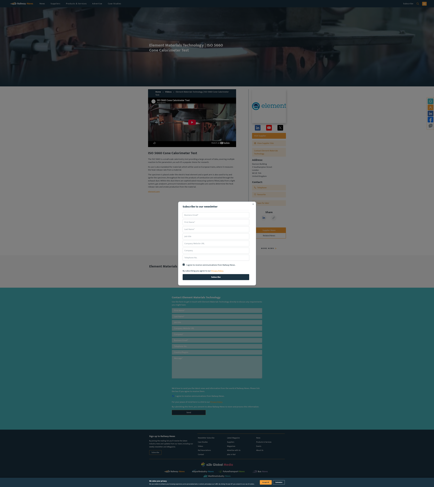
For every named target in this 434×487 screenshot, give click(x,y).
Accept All (265, 482)
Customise (278, 482)
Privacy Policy (217, 271)
